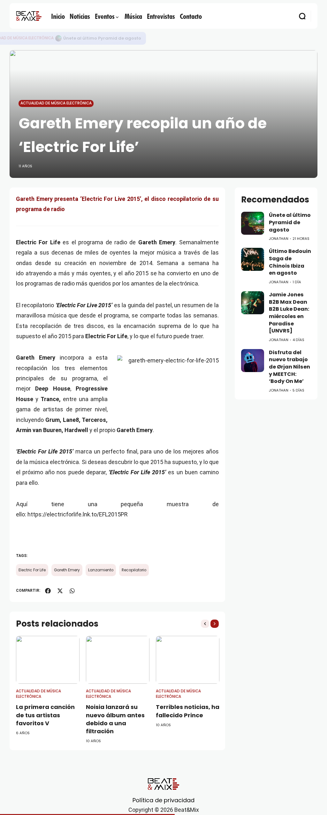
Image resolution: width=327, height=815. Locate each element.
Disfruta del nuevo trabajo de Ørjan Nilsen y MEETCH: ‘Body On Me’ (289, 367)
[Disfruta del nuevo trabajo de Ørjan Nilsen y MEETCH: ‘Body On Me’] (252, 360)
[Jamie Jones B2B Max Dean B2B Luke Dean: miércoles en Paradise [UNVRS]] (252, 302)
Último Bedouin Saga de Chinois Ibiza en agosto (290, 262)
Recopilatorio (134, 570)
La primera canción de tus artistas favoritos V (45, 715)
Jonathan (278, 238)
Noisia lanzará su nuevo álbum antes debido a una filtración (115, 719)
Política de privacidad (163, 800)
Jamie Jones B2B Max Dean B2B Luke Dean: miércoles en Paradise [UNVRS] (289, 312)
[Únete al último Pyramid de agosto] (58, 38)
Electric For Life (32, 570)
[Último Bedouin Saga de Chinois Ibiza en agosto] (252, 259)
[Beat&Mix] (29, 16)
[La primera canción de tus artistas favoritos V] (48, 659)
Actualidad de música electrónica (56, 103)
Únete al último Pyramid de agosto (102, 38)
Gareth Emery (67, 570)
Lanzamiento (100, 570)
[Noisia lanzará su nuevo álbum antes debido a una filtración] (117, 659)
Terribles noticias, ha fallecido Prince (187, 711)
